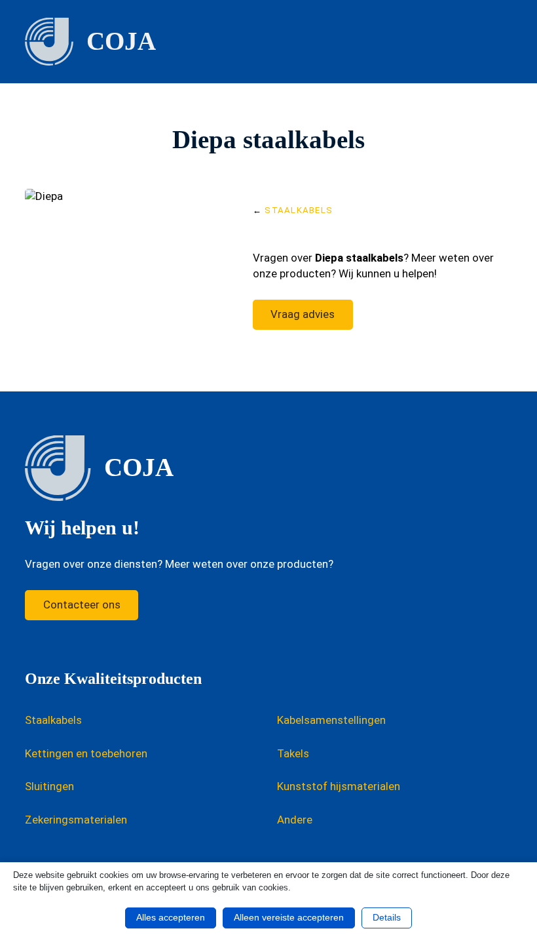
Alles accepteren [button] (170, 917)
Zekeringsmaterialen (76, 819)
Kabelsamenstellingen (331, 719)
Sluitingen (49, 786)
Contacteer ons (81, 604)
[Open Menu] (505, 41)
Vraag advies (302, 314)
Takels (293, 753)
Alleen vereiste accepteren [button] (289, 917)
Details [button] (387, 917)
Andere (294, 819)
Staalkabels (299, 210)
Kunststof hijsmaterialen (338, 786)
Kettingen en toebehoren (86, 753)
